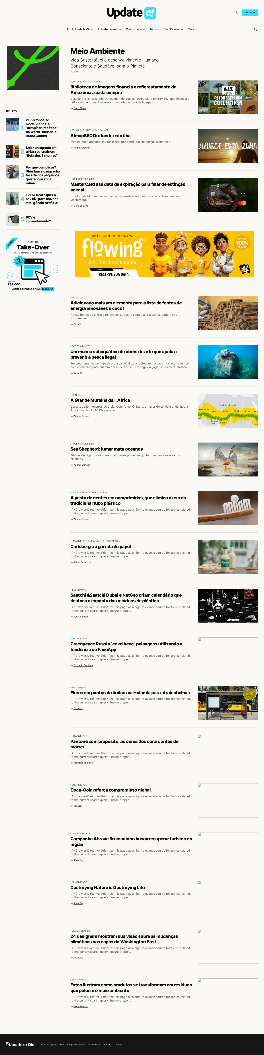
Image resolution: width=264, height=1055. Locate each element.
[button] (237, 12)
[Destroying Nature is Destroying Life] (228, 898)
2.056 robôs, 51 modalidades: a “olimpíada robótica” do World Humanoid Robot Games (42, 128)
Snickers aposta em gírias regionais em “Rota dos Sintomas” (42, 151)
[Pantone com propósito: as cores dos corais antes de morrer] (228, 752)
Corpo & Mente (81, 346)
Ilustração (79, 590)
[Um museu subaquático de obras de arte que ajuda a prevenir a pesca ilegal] (228, 362)
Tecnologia (79, 297)
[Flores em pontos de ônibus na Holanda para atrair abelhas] (228, 703)
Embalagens (99, 492)
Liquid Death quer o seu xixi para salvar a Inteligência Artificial (42, 199)
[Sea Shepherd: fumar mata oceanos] (228, 460)
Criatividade (79, 81)
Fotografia (95, 81)
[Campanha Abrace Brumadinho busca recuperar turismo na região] (228, 849)
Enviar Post (94, 1044)
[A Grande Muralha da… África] (228, 411)
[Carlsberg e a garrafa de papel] (228, 557)
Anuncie (107, 1044)
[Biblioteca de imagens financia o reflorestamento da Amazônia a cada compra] (228, 97)
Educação (78, 130)
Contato (118, 1044)
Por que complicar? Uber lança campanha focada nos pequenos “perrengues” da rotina (43, 175)
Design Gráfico (81, 931)
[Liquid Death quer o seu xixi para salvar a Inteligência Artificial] (12, 198)
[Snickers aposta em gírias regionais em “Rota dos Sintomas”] (12, 151)
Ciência (76, 395)
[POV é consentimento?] (12, 219)
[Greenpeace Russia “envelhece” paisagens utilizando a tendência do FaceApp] (228, 654)
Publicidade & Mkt (97, 130)
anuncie (250, 12)
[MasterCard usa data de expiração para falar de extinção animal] (228, 195)
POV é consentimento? (38, 219)
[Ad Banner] (164, 254)
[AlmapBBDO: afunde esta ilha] (228, 146)
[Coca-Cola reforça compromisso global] (228, 801)
